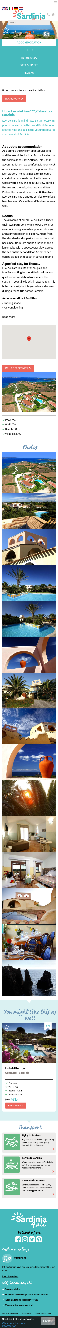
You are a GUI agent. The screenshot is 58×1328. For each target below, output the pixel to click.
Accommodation (29, 42)
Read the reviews (10, 1276)
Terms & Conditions (43, 1313)
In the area (29, 57)
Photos (29, 50)
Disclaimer (26, 1313)
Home (5, 90)
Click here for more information (13, 1324)
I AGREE (48, 1321)
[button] (29, 339)
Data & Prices (29, 65)
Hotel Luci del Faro (36, 90)
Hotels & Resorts (18, 90)
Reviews (29, 73)
